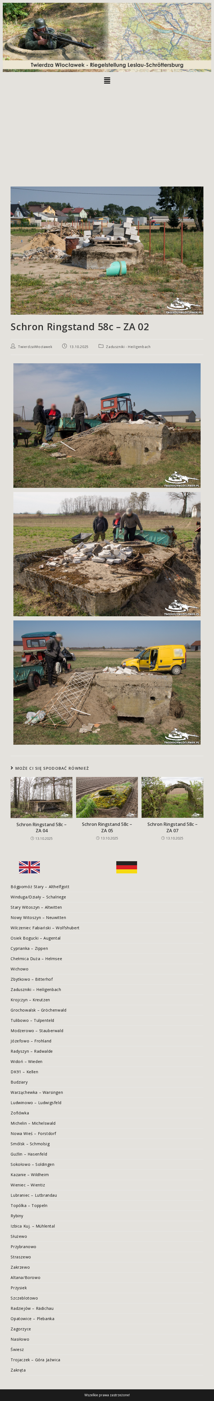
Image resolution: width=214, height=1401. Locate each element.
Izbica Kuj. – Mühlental (33, 1226)
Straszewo (21, 1257)
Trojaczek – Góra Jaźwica (35, 1359)
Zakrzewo (20, 1267)
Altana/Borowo (25, 1277)
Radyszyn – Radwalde (32, 1051)
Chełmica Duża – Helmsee (36, 958)
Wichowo (19, 969)
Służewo (19, 1236)
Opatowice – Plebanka (32, 1318)
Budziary (19, 1082)
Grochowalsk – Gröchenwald (38, 1010)
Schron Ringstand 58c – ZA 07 (172, 827)
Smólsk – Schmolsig (30, 1143)
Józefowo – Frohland (31, 1041)
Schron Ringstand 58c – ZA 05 (107, 827)
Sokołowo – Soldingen (32, 1164)
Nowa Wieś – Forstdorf (33, 1133)
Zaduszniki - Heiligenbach (128, 346)
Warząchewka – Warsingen (37, 1092)
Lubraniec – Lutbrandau (34, 1195)
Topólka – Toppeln (29, 1205)
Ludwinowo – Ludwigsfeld (36, 1102)
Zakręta (18, 1370)
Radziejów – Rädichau (32, 1308)
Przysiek (19, 1287)
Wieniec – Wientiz (28, 1185)
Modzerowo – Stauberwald (37, 1030)
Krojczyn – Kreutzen (30, 999)
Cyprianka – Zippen (29, 948)
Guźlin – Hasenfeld (29, 1154)
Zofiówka (20, 1113)
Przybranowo (24, 1246)
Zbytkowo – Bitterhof (32, 979)
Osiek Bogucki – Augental (35, 938)
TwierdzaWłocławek (35, 346)
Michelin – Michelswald (33, 1123)
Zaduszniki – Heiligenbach (36, 989)
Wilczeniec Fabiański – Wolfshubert (45, 927)
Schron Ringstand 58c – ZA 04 (41, 827)
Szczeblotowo (24, 1298)
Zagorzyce (21, 1329)
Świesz (17, 1349)
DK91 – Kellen (24, 1071)
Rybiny (17, 1215)
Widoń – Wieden (26, 1061)
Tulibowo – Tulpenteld (32, 1020)
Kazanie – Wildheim (30, 1174)
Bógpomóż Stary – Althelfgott (40, 886)
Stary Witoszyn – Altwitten (36, 907)
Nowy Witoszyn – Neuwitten (38, 917)
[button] (107, 80)
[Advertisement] (107, 128)
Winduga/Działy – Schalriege (38, 897)
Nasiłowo (20, 1339)
